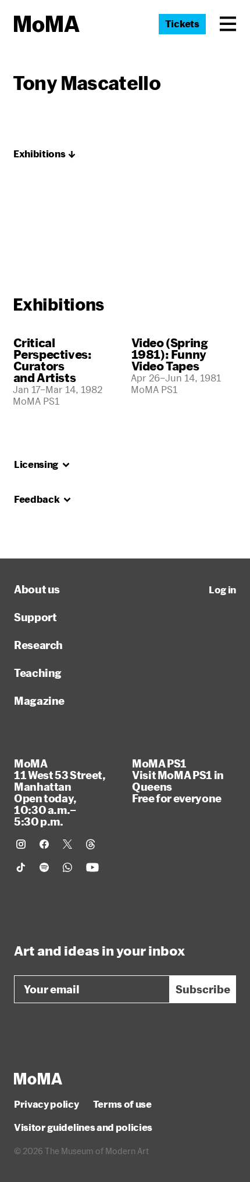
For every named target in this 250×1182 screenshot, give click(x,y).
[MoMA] (38, 1079)
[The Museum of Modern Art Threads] (90, 844)
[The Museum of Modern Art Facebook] (44, 844)
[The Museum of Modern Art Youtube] (92, 867)
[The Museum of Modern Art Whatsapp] (67, 867)
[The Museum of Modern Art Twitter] (67, 844)
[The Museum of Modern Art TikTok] (21, 867)
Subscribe (203, 989)
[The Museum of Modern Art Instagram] (21, 844)
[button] (227, 23)
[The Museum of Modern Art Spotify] (44, 867)
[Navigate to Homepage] (47, 24)
